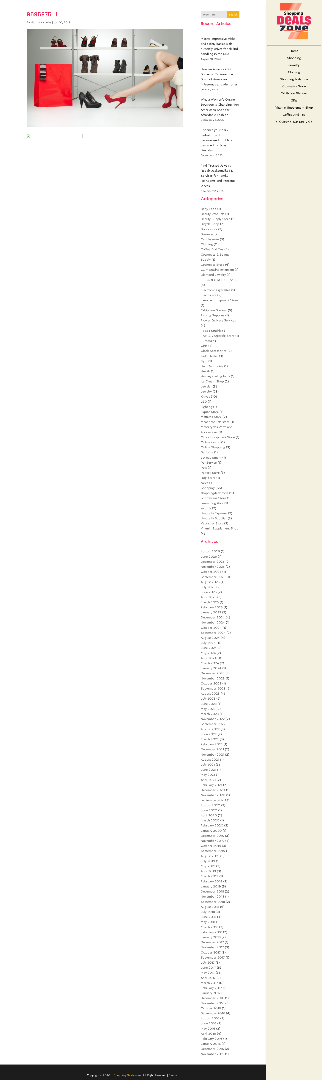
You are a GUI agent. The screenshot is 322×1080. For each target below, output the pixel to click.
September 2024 (213, 632)
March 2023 (210, 714)
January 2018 (211, 937)
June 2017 (208, 967)
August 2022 (210, 729)
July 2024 (208, 643)
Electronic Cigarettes (215, 290)
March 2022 (210, 739)
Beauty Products (212, 214)
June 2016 (208, 1023)
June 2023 (209, 704)
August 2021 (210, 759)
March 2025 (210, 602)
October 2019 (211, 846)
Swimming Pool (212, 503)
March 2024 (210, 663)
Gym (204, 361)
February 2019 (211, 881)
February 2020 (212, 825)
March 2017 (209, 983)
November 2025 (213, 566)
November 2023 (213, 678)
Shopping (294, 58)
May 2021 (208, 774)
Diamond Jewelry (213, 274)
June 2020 (209, 810)
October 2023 (211, 683)
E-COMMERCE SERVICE (293, 122)
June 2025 (209, 592)
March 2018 (209, 927)
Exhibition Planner (294, 93)
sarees (205, 483)
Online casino (210, 442)
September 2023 (213, 688)
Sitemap (174, 1075)
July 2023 (208, 698)
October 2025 (211, 571)
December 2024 (213, 617)
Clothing (294, 72)
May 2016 (208, 1028)
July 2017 (208, 962)
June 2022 (209, 734)
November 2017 (212, 947)
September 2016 (213, 1013)
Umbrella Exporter (214, 513)
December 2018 (212, 891)
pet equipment (211, 457)
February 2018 (211, 932)
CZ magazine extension (217, 269)
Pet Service (209, 462)
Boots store (209, 229)
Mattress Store (211, 417)
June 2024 (209, 648)
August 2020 (210, 805)
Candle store (210, 239)
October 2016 (211, 1008)
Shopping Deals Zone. (128, 1075)
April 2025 (208, 597)
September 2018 (213, 902)
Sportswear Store (213, 498)
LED (204, 401)
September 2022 (213, 724)
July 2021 (208, 764)
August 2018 (210, 907)
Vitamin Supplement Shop (294, 107)
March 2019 (209, 876)
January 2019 (211, 886)
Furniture (207, 341)
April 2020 (209, 815)
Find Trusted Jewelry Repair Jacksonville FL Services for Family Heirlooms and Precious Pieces (218, 176)
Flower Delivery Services (218, 320)
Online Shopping (213, 447)
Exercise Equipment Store (219, 300)
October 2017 (211, 952)
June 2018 (208, 917)
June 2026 (209, 556)
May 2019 (208, 866)
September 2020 (213, 800)
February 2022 (212, 744)
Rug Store (208, 477)
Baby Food (208, 209)
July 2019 (208, 861)
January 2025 (211, 612)
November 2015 (212, 1054)
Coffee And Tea (294, 114)
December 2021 (212, 749)
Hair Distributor (212, 366)
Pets (204, 467)
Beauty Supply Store (215, 219)
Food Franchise (212, 330)
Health (205, 371)
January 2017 (210, 993)
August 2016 (210, 1018)
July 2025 (208, 587)
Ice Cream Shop (212, 381)
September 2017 (213, 957)
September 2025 (213, 577)
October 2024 (211, 627)
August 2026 (210, 551)
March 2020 (210, 820)
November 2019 (212, 841)
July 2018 (208, 912)
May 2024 (208, 653)
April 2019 (208, 871)
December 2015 (212, 1049)
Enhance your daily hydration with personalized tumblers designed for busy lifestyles (216, 140)
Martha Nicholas (41, 22)
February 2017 (211, 988)
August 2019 (210, 856)
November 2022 (213, 719)
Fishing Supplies (212, 315)
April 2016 (208, 1033)
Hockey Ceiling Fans (215, 376)
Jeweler (206, 386)
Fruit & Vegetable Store (217, 335)
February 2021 (211, 785)
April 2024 (209, 658)
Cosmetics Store (294, 86)
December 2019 (212, 835)
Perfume (207, 452)
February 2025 (212, 607)
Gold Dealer (209, 356)
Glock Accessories (214, 351)
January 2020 (211, 830)
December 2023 (213, 673)
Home (294, 51)
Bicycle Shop (210, 224)
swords (206, 508)
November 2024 (213, 622)
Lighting (206, 407)
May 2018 (208, 922)
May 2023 (208, 709)
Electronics (208, 295)
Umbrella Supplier (214, 518)
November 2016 (212, 1003)
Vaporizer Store (212, 523)
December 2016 (212, 998)
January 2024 (211, 668)
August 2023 (210, 693)
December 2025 (213, 561)
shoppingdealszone (294, 79)
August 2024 (210, 638)
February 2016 (211, 1038)
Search (233, 14)
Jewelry (293, 65)
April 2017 (208, 978)
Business (207, 234)
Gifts (294, 100)
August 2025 (210, 582)
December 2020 (213, 790)
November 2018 (212, 896)
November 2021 (212, 754)
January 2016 (211, 1043)
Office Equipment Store (218, 437)
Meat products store (215, 422)
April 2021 (208, 780)
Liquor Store (210, 412)
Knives (205, 396)
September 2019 (213, 851)
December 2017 (212, 942)
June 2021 (208, 769)
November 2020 (213, 795)
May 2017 (208, 972)
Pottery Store (210, 472)
